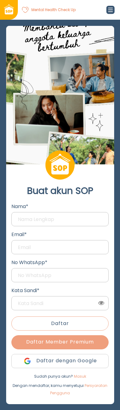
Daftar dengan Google (66, 360)
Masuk (80, 376)
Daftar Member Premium (60, 341)
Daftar (60, 323)
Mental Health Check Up (53, 9)
